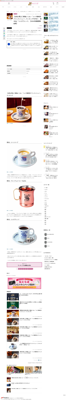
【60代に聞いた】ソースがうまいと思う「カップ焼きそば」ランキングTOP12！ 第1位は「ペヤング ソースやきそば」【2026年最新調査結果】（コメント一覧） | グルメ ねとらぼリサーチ (52, 171)
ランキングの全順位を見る (24, 265)
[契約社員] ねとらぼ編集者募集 (49, 261)
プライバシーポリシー (18, 399)
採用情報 (27, 399)
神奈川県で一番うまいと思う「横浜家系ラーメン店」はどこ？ (53, 134)
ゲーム (46, 193)
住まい (46, 207)
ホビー (46, 200)
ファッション (47, 198)
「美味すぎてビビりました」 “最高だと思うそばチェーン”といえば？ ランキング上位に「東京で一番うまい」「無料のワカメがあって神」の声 (54, 90)
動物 (45, 209)
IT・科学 (46, 187)
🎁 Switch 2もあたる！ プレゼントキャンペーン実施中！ (7, 0)
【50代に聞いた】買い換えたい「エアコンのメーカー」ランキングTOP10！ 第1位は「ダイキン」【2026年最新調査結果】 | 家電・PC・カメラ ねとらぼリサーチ (52, 164)
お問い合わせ (12, 399)
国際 (45, 213)
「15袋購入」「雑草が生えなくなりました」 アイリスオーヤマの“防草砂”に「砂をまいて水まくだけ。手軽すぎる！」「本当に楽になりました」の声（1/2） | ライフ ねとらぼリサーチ (52, 178)
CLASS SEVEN (50, 242)
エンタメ (46, 189)
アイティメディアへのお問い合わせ (49, 263)
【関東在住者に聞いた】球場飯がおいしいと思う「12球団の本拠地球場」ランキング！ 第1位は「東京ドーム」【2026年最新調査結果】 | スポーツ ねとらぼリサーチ (52, 150)
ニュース (46, 196)
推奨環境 (30, 399)
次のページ (30, 268)
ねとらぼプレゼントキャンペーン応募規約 (50, 259)
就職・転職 (46, 218)
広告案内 (9, 399)
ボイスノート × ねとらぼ (11, 275)
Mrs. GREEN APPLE (51, 234)
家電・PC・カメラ (47, 216)
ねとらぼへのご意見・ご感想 (48, 257)
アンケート (46, 103)
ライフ (46, 202)
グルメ (46, 191)
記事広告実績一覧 (47, 268)
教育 (45, 220)
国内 (45, 211)
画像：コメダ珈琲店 (10, 123)
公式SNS (6, 399)
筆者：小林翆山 (13, 41)
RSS (22, 399)
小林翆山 (41, 25)
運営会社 (24, 399)
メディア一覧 (3, 399)
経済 (45, 222)
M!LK (48, 238)
